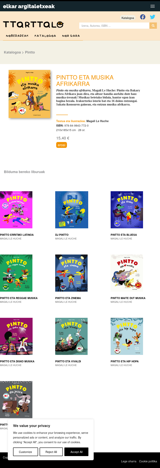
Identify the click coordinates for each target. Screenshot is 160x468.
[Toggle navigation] (152, 6)
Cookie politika (148, 461)
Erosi (61, 144)
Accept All (76, 452)
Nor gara (71, 36)
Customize (25, 452)
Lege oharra (128, 461)
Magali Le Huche (97, 121)
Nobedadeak (17, 36)
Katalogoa (128, 18)
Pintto (30, 52)
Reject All (51, 452)
